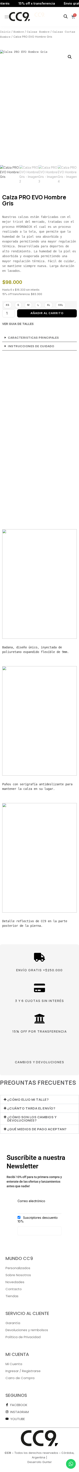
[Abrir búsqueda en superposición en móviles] (65, 16)
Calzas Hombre (38, 32)
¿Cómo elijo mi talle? (28, 1099)
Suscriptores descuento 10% (38, 1219)
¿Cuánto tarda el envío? (31, 1108)
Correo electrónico (31, 1201)
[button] (70, 57)
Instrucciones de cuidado (31, 346)
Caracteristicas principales (33, 338)
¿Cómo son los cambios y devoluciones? (32, 1119)
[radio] (7, 305)
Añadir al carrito (47, 313)
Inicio (5, 32)
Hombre (18, 32)
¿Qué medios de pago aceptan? (37, 1129)
